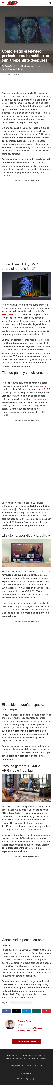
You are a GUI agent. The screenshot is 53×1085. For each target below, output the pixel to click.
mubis (39, 1065)
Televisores (26, 1003)
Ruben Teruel (10, 66)
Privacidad (10, 1058)
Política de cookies (23, 1058)
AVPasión (29, 1074)
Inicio (3, 74)
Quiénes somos (11, 1055)
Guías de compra (13, 74)
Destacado (15, 1003)
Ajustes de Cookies (39, 1058)
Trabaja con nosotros (27, 1055)
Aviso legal (41, 1055)
